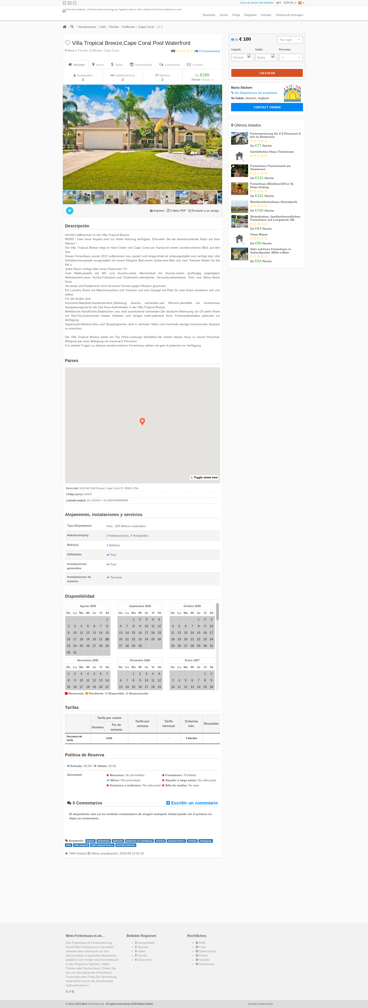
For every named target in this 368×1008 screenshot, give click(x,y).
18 (81, 639)
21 (100, 639)
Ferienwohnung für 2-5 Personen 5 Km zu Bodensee (275, 135)
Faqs (202, 947)
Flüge (236, 15)
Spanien (143, 947)
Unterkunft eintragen (289, 15)
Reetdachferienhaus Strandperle (273, 202)
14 (100, 632)
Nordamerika (87, 27)
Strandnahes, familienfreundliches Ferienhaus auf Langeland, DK (275, 218)
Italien (141, 951)
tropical (160, 841)
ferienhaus (104, 841)
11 (81, 632)
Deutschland (145, 942)
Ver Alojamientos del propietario (255, 92)
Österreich (144, 959)
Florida (113, 27)
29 (107, 645)
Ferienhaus (94, 1003)
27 (94, 645)
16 (68, 639)
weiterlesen (80, 985)
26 (88, 645)
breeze (90, 841)
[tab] (76, 64)
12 (88, 632)
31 (75, 652)
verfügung (205, 841)
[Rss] (64, 3)
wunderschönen (126, 845)
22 (133, 639)
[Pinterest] (75, 3)
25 (81, 645)
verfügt (192, 841)
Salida (259, 49)
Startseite (209, 15)
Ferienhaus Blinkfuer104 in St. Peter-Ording (272, 185)
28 (100, 645)
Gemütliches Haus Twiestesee (272, 151)
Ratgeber (250, 15)
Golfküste (128, 27)
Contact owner (267, 107)
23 (68, 645)
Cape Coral (146, 27)
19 (88, 639)
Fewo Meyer (259, 234)
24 (75, 645)
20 (94, 639)
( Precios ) (207, 79)
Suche (224, 15)
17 (75, 639)
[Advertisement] (142, 891)
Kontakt (266, 15)
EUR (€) (289, 2)
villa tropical (81, 845)
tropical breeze (176, 841)
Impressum (206, 964)
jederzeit (118, 841)
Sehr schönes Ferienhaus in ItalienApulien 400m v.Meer (270, 250)
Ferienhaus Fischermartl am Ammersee (270, 167)
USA (102, 27)
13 (94, 632)
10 (75, 632)
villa (68, 845)
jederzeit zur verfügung (139, 841)
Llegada (236, 49)
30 (68, 652)
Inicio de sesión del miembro (257, 2)
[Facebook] (70, 3)
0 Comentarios (208, 51)
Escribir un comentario (194, 803)
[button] (218, 88)
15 (107, 632)
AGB (201, 942)
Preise (203, 955)
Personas (285, 49)
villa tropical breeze (102, 845)
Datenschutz (207, 951)
